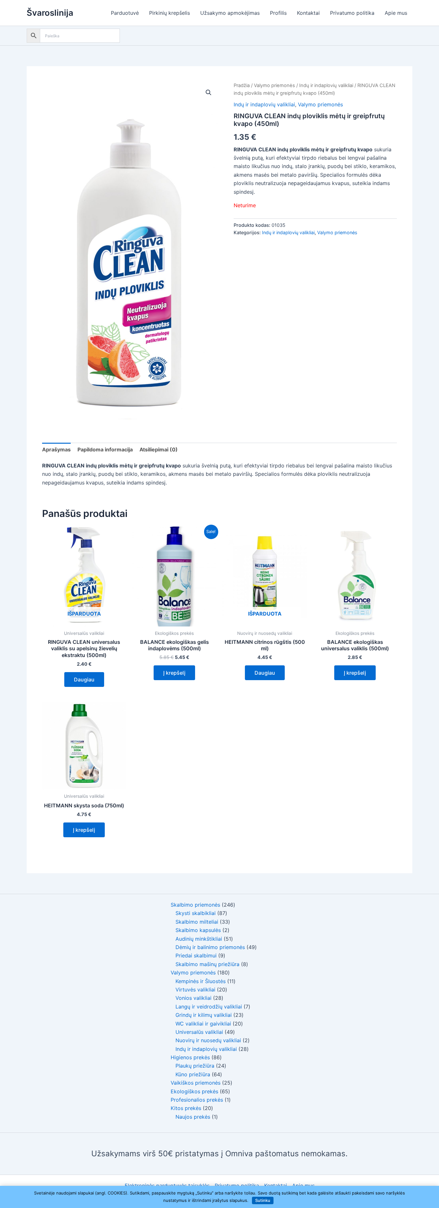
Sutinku (262, 1200)
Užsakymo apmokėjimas (230, 13)
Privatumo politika (352, 13)
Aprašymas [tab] (56, 449)
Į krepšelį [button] (174, 673)
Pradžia (242, 85)
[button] (208, 92)
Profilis (278, 13)
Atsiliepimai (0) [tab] (158, 449)
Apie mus (396, 13)
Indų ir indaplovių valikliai (326, 85)
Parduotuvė (125, 13)
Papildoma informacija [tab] (105, 449)
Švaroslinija (50, 13)
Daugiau (84, 679)
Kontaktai (308, 13)
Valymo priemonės (274, 85)
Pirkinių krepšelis (169, 13)
